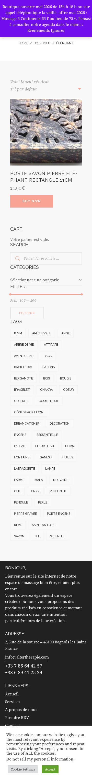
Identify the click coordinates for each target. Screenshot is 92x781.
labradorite (24, 468)
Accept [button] (50, 769)
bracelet (22, 390)
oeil (17, 491)
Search (14, 258)
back (48, 356)
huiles (67, 457)
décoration (60, 423)
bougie (65, 378)
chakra (46, 390)
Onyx (35, 491)
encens (20, 435)
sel (37, 536)
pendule (21, 502)
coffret (21, 401)
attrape (51, 344)
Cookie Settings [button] (23, 769)
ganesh (46, 457)
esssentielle (47, 435)
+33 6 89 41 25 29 (23, 672)
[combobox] (46, 280)
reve (18, 525)
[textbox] (46, 280)
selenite (57, 536)
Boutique (42, 43)
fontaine (21, 457)
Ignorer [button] (58, 30)
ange (65, 333)
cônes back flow (28, 412)
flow (69, 446)
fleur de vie (45, 446)
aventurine (23, 356)
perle (42, 502)
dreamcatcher (26, 423)
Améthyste (41, 333)
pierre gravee (25, 514)
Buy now (31, 201)
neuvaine (60, 480)
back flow (23, 367)
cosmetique (49, 401)
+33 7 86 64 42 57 (23, 666)
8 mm (18, 333)
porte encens (58, 514)
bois (46, 378)
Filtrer (27, 313)
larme (19, 480)
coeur (68, 390)
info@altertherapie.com (27, 657)
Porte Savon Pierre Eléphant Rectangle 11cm (43, 176)
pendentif (58, 491)
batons (48, 367)
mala (38, 480)
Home (23, 43)
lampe (50, 468)
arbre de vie (24, 344)
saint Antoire (43, 525)
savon (19, 536)
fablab (19, 446)
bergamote (23, 378)
